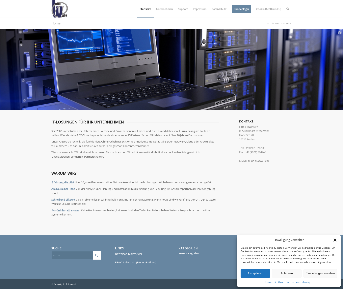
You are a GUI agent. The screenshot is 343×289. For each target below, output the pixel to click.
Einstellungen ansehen (320, 273)
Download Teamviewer (128, 254)
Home (56, 23)
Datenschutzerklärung (298, 282)
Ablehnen (287, 273)
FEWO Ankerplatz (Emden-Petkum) (135, 262)
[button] (335, 240)
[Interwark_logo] (59, 9)
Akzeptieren (255, 273)
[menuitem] (145, 9)
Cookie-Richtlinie (274, 282)
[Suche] (288, 9)
